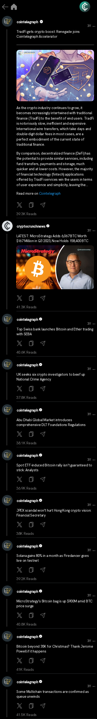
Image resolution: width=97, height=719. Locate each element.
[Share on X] (20, 205)
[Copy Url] (32, 298)
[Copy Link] (32, 205)
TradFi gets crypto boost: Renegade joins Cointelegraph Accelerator (48, 34)
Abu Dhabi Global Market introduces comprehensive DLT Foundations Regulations (51, 422)
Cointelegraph (50, 193)
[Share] (43, 205)
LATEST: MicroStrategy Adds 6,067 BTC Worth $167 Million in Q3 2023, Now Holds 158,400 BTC (52, 238)
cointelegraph (27, 22)
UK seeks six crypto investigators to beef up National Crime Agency (50, 377)
